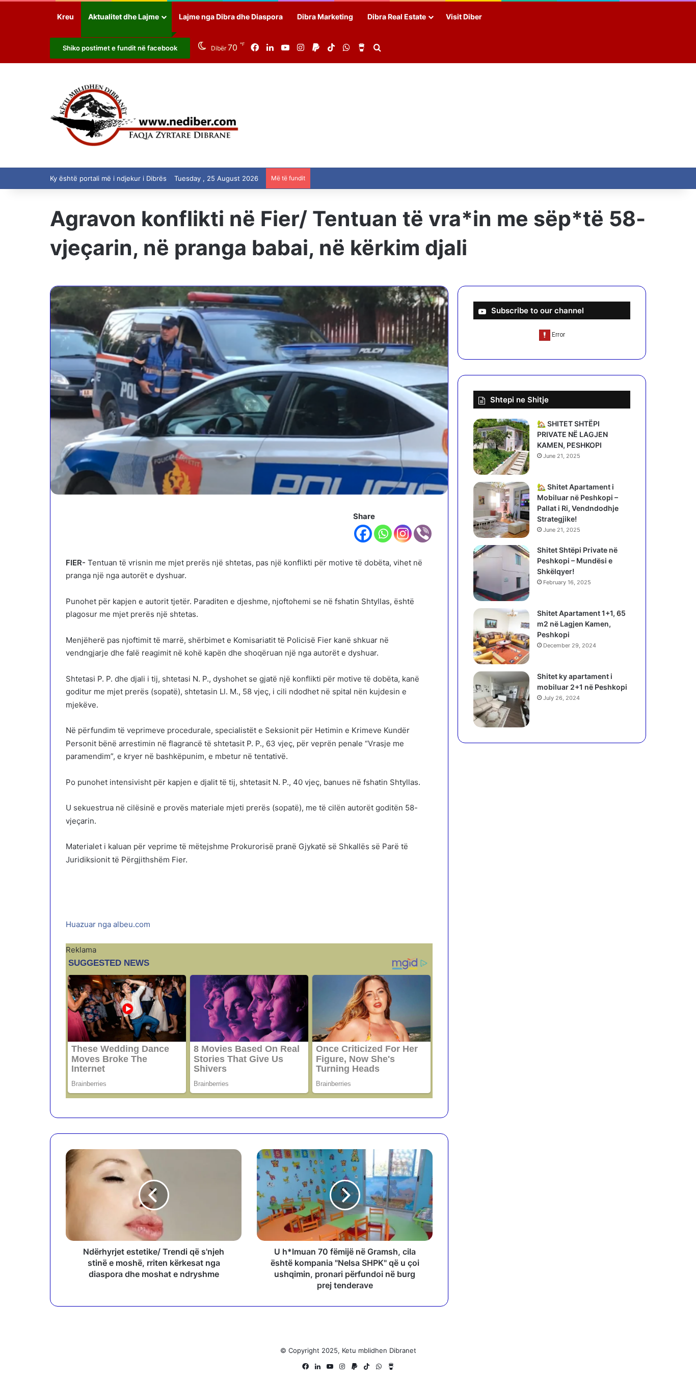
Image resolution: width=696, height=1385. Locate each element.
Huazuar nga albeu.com (108, 924)
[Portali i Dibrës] (144, 115)
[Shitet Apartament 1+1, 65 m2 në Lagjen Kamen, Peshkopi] (501, 636)
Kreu (65, 16)
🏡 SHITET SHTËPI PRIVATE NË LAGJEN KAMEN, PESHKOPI (572, 434)
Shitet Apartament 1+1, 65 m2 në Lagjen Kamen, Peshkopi (581, 624)
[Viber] (423, 533)
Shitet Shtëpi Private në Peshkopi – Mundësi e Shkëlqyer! (577, 561)
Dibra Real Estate (396, 16)
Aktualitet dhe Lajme (123, 16)
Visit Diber (464, 16)
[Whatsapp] (383, 533)
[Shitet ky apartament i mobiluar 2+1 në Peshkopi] (501, 699)
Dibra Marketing (325, 16)
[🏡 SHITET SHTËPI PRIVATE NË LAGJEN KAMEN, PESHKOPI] (501, 447)
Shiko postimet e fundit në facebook (120, 48)
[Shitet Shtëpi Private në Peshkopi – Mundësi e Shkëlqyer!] (501, 573)
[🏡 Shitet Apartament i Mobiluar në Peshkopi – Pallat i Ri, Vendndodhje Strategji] (501, 510)
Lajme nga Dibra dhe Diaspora (231, 16)
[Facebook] (363, 533)
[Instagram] (403, 533)
